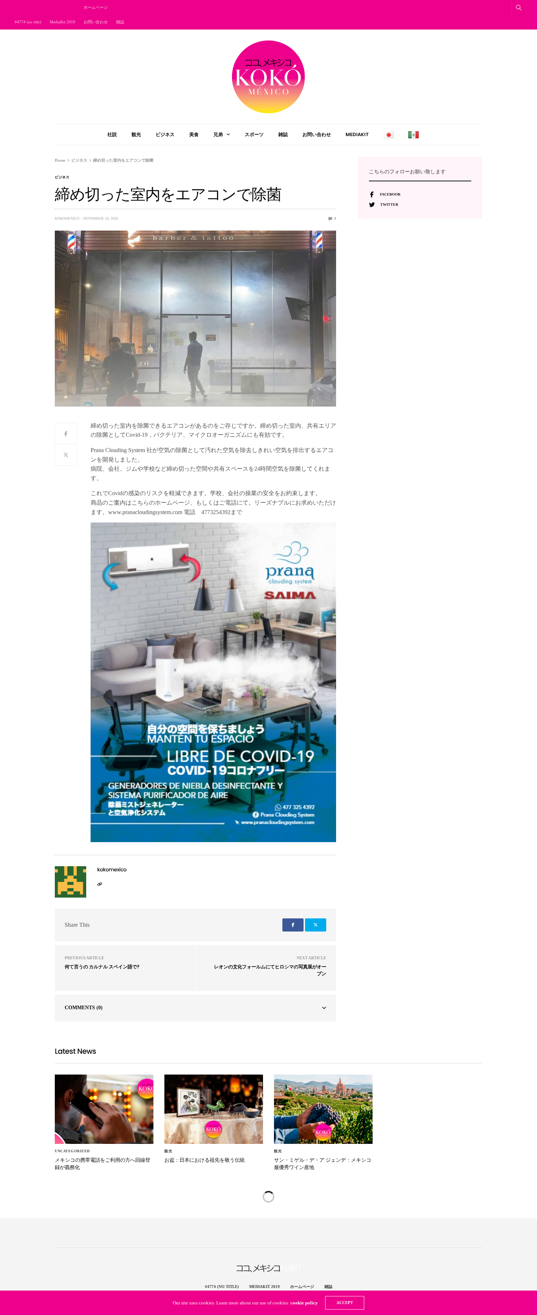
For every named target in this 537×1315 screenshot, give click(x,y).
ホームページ (96, 7)
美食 (194, 134)
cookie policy (304, 1303)
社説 (112, 134)
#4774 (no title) (28, 22)
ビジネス (165, 134)
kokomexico (67, 218)
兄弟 (218, 134)
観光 (136, 134)
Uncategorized (72, 1151)
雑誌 (120, 22)
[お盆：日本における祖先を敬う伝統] (213, 1109)
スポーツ (254, 134)
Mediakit (357, 134)
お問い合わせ (96, 22)
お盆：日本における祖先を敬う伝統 (204, 1160)
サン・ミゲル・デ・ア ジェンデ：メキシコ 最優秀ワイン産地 (322, 1163)
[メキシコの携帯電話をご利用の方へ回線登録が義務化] (104, 1109)
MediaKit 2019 (62, 22)
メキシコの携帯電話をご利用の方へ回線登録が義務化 (102, 1163)
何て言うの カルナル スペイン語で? (102, 966)
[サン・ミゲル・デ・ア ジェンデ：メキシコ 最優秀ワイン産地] (323, 1109)
